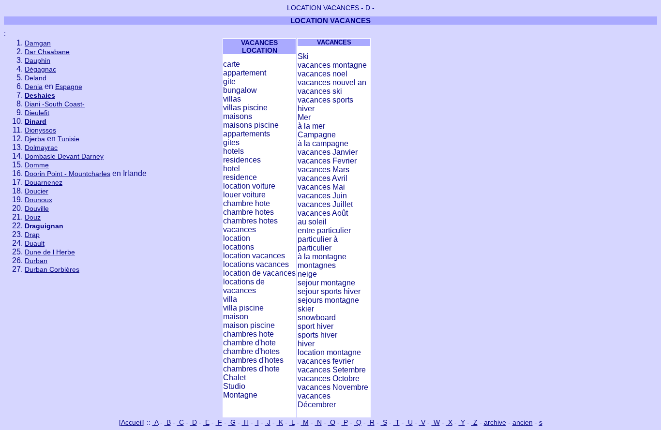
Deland (35, 78)
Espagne (68, 86)
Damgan (38, 43)
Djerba (35, 139)
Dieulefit (37, 113)
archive (495, 422)
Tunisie (68, 139)
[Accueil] (132, 422)
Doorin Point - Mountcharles (67, 174)
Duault (35, 243)
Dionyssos (40, 130)
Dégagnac (40, 69)
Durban (36, 261)
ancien (522, 422)
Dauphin (37, 60)
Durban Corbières (52, 269)
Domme (37, 165)
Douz (33, 217)
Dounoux (38, 200)
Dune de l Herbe (50, 252)
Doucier (36, 191)
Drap (32, 234)
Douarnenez (43, 182)
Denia (34, 86)
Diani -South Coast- (55, 104)
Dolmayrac (41, 147)
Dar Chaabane (47, 52)
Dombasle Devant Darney (64, 156)
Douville (37, 208)
